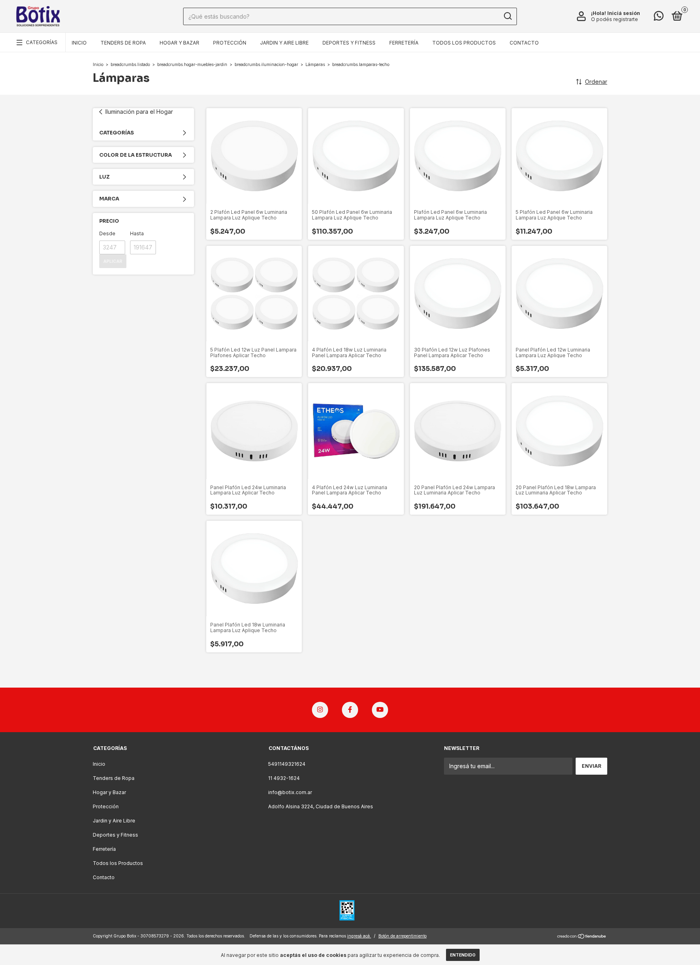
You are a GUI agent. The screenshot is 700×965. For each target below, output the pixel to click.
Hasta (137, 233)
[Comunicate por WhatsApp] (659, 18)
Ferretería (403, 43)
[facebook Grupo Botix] (350, 710)
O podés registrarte (614, 19)
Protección (229, 43)
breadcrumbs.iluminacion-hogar (266, 64)
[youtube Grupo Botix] (380, 710)
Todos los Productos (464, 43)
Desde (107, 233)
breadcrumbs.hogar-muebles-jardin (192, 64)
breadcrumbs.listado (130, 64)
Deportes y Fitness (349, 43)
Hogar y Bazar (179, 43)
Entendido (463, 954)
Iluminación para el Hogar (139, 111)
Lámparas (315, 64)
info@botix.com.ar (290, 792)
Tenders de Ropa (123, 43)
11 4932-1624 (284, 778)
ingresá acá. (359, 935)
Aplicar (112, 261)
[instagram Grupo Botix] (320, 710)
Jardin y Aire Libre (284, 43)
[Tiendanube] (582, 936)
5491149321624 (286, 764)
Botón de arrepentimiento (402, 935)
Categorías (42, 42)
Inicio (79, 43)
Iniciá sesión (623, 13)
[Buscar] (507, 16)
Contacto (524, 43)
